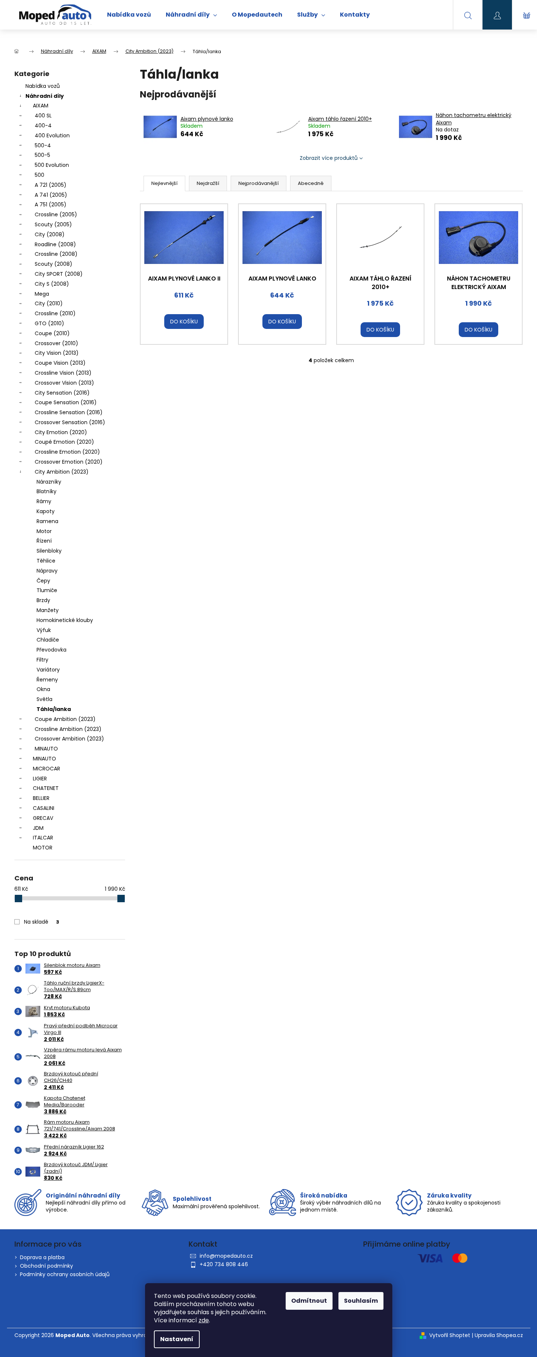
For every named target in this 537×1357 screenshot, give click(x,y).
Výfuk (44, 630)
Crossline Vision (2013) (63, 373)
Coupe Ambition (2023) (65, 719)
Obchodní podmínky (46, 1266)
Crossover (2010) (56, 343)
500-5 (42, 155)
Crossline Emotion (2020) (67, 452)
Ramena (47, 521)
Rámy (44, 501)
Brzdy (43, 600)
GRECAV (43, 818)
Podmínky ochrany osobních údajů (65, 1274)
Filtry (42, 659)
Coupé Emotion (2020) (64, 442)
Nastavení (176, 1339)
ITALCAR (43, 837)
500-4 (43, 145)
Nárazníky (49, 481)
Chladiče (48, 639)
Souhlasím (361, 1300)
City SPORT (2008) (59, 274)
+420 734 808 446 (224, 1264)
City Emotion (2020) (61, 432)
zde (204, 1320)
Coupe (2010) (52, 333)
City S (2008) (52, 284)
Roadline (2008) (55, 244)
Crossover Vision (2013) (64, 383)
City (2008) (50, 234)
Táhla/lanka (54, 709)
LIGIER (40, 778)
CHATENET (46, 788)
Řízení (44, 540)
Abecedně (311, 183)
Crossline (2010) (55, 313)
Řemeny (47, 679)
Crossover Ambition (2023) (69, 738)
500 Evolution (52, 165)
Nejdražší (208, 183)
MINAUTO (46, 748)
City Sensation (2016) (62, 392)
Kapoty (46, 511)
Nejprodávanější (258, 183)
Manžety (48, 610)
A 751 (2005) (50, 204)
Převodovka (51, 649)
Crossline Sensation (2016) (69, 412)
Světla (44, 699)
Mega (42, 294)
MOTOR (42, 847)
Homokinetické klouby (65, 620)
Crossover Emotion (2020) (69, 461)
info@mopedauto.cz (226, 1256)
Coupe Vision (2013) (60, 363)
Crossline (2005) (56, 214)
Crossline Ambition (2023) (68, 729)
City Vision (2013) (57, 353)
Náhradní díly (44, 96)
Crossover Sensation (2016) (70, 422)
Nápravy (47, 570)
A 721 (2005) (50, 185)
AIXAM (40, 105)
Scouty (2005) (53, 224)
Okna (43, 689)
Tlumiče (47, 590)
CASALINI (43, 808)
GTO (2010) (49, 323)
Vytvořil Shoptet (449, 1335)
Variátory (48, 669)
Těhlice (46, 560)
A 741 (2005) (51, 195)
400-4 (43, 125)
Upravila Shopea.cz (499, 1335)
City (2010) (49, 303)
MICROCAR (46, 768)
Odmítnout (309, 1300)
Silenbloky (49, 550)
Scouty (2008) (53, 264)
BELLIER (41, 798)
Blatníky (46, 491)
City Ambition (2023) (62, 471)
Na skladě (41, 921)
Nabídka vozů (42, 86)
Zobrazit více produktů (329, 158)
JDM (38, 828)
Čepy (43, 580)
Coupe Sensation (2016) (66, 402)
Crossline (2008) (56, 254)
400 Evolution (52, 135)
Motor (44, 531)
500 (39, 175)
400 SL (43, 115)
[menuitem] (129, 15)
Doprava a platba (42, 1257)
